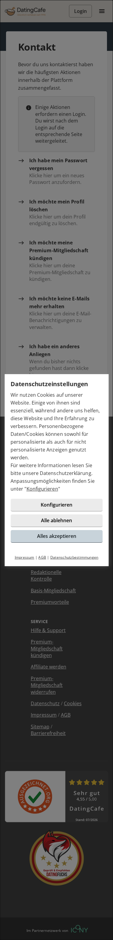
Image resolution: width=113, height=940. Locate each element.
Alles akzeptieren (56, 536)
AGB (42, 557)
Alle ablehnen (56, 520)
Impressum (24, 557)
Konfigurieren (42, 489)
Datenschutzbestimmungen (74, 557)
